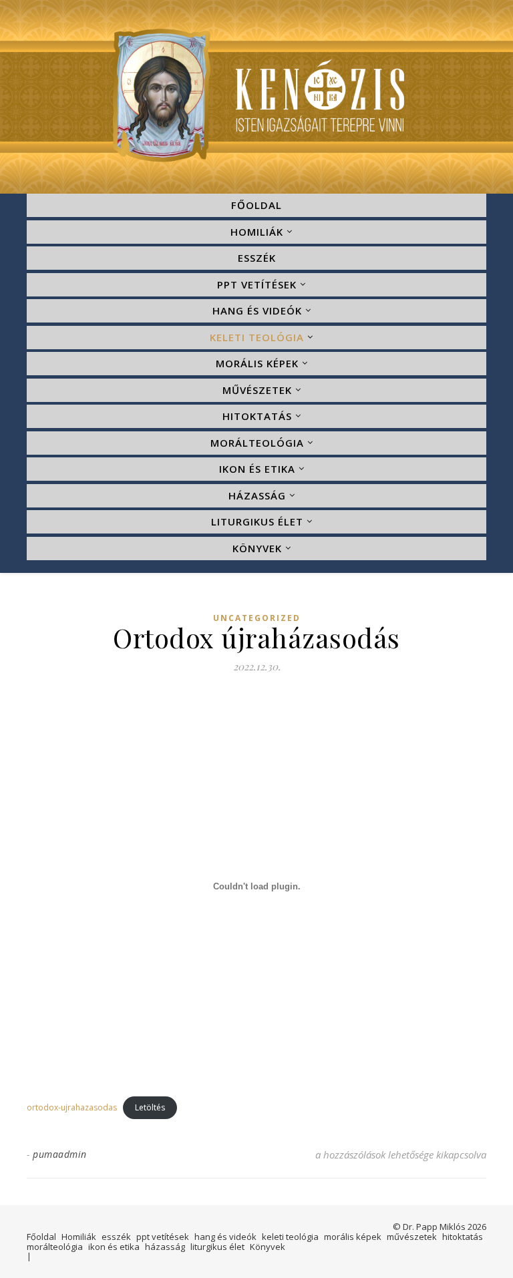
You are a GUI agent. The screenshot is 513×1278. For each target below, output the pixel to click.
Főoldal (256, 205)
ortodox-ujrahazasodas (72, 1107)
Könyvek (257, 548)
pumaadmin (60, 1154)
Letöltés (150, 1107)
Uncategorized (257, 618)
